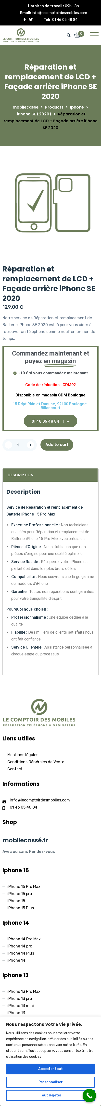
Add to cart (56, 444)
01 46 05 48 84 (64, 19)
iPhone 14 (16, 960)
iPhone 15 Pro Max (23, 886)
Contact (15, 769)
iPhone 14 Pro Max (24, 939)
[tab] (49, 475)
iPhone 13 (16, 1012)
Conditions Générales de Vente (35, 762)
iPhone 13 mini (20, 1005)
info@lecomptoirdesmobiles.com (59, 13)
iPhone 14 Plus (20, 953)
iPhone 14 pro (19, 946)
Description (20, 475)
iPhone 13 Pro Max (23, 991)
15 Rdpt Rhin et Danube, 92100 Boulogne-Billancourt (50, 406)
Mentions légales (22, 754)
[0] (77, 35)
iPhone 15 (16, 900)
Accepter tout (50, 1069)
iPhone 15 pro (19, 893)
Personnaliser (50, 1082)
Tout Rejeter (51, 1095)
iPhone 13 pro (19, 998)
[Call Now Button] (89, 1095)
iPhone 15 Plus (20, 908)
